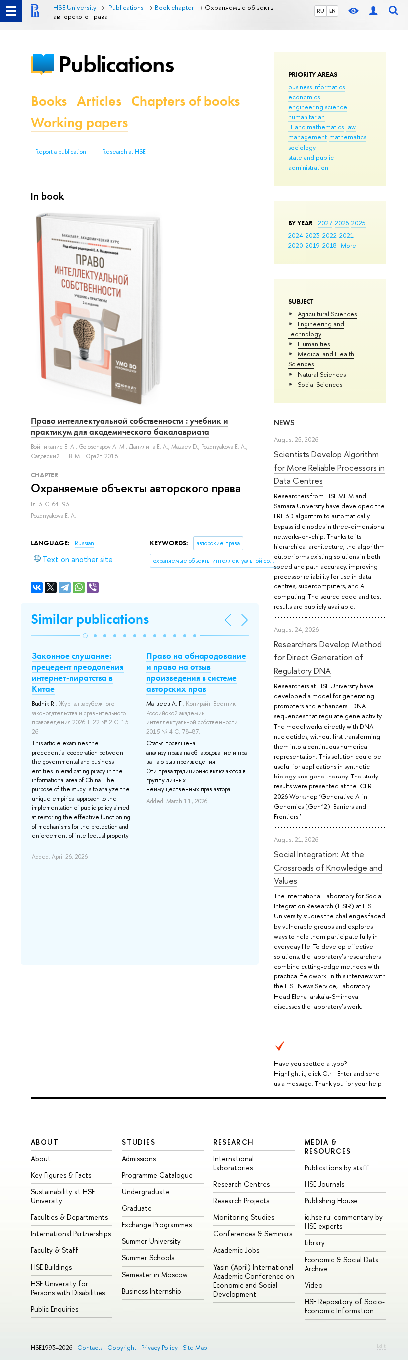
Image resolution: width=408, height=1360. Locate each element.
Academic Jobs (236, 1250)
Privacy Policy (159, 1347)
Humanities (314, 343)
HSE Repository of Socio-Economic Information (345, 1306)
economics (304, 96)
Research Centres (241, 1184)
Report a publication (60, 152)
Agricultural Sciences (327, 313)
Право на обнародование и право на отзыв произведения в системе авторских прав (196, 672)
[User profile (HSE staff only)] (373, 11)
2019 (313, 245)
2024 (295, 235)
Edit (381, 1345)
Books (49, 101)
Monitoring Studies (243, 1217)
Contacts (89, 1347)
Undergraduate (146, 1191)
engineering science (317, 106)
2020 (295, 245)
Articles (99, 101)
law (351, 126)
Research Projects (241, 1200)
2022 (329, 235)
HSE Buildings (51, 1267)
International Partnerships (71, 1233)
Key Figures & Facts (61, 1175)
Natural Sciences (322, 374)
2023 (313, 235)
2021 (346, 235)
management (307, 136)
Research (233, 1142)
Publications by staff (337, 1167)
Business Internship (151, 1291)
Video (314, 1285)
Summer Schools (148, 1257)
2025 (358, 222)
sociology (302, 147)
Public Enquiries (54, 1309)
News (284, 422)
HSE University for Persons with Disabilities (68, 1288)
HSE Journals (324, 1184)
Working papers (79, 122)
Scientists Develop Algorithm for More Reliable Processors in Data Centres (329, 467)
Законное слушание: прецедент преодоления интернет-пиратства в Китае (78, 672)
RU (320, 10)
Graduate (137, 1208)
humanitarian (306, 116)
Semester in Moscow (155, 1274)
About (45, 1142)
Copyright (121, 1347)
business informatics (316, 86)
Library (315, 1242)
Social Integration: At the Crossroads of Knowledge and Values (328, 867)
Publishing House (331, 1200)
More (348, 245)
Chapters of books (185, 101)
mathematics (347, 136)
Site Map (195, 1347)
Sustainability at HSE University (63, 1196)
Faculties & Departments (69, 1217)
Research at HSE (124, 152)
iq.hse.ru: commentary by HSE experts (344, 1221)
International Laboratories (233, 1163)
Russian (84, 543)
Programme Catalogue (157, 1175)
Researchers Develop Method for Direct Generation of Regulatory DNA (328, 657)
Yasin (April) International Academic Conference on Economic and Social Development (253, 1280)
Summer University (151, 1241)
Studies (138, 1142)
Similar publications (90, 619)
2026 (342, 222)
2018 (329, 245)
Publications (116, 64)
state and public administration (311, 162)
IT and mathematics (316, 126)
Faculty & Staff (54, 1250)
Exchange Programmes (157, 1224)
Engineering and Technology (316, 328)
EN (332, 10)
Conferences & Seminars (252, 1233)
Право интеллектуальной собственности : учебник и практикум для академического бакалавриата (129, 426)
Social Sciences (320, 384)
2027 (325, 222)
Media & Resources (328, 1146)
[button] (85, 636)
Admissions (139, 1158)
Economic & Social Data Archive (342, 1264)
